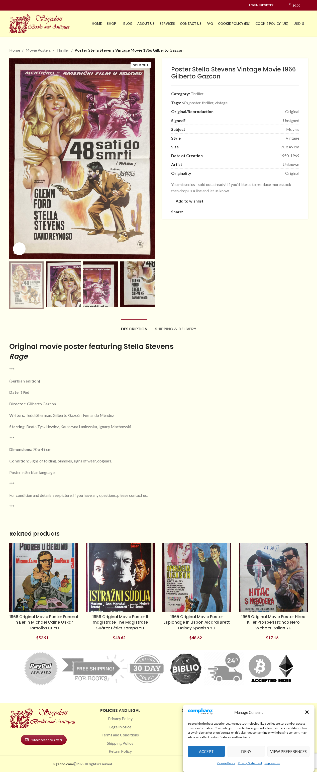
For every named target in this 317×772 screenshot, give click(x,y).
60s (185, 102)
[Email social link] (198, 211)
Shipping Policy (120, 743)
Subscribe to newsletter (46, 740)
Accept (206, 751)
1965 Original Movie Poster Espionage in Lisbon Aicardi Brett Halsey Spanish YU (197, 622)
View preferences (288, 751)
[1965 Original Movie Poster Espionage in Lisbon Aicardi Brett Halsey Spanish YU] (197, 577)
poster (194, 102)
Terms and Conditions (120, 734)
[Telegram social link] (234, 211)
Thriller (62, 50)
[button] (306, 712)
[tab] (134, 326)
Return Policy (120, 751)
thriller (207, 102)
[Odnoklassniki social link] (216, 211)
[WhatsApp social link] (222, 211)
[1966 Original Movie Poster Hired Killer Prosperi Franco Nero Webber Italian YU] (273, 577)
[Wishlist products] (280, 5)
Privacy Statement (250, 763)
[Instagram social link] (18, 5)
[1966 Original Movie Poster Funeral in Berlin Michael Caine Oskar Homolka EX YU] (43, 577)
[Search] (306, 5)
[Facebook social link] (12, 5)
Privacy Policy (120, 718)
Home (14, 50)
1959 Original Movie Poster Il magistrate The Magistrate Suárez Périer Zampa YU (120, 622)
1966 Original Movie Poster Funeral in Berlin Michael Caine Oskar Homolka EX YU (44, 622)
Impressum (272, 763)
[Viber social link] (240, 211)
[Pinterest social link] (24, 5)
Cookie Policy (226, 763)
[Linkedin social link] (30, 5)
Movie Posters (38, 50)
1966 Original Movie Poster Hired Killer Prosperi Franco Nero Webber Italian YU (273, 622)
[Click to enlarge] (19, 248)
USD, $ (298, 24)
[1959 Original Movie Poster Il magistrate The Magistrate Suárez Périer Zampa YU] (120, 577)
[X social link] (192, 211)
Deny (246, 751)
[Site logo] (40, 23)
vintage (221, 102)
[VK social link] (228, 211)
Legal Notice (120, 726)
